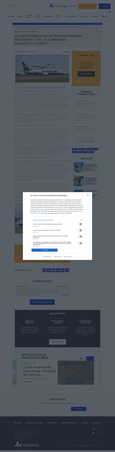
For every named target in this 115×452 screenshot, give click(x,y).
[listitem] (57, 220)
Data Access (57, 256)
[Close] (88, 195)
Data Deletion (47, 256)
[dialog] (57, 226)
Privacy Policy (68, 256)
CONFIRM (44, 250)
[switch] (79, 224)
